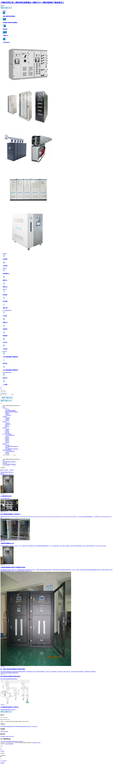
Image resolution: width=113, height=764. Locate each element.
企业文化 (17, 741)
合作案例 (2, 731)
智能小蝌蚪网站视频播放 (5, 726)
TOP (1, 745)
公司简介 (2, 741)
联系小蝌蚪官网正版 (7, 372)
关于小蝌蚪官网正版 (7, 310)
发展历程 (10, 741)
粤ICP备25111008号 (36, 742)
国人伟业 (7, 743)
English (4, 393)
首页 (4, 406)
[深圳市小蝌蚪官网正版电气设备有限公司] (6, 8)
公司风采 (21, 741)
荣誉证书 (6, 741)
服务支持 (5, 289)
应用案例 (5, 253)
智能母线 (25, 726)
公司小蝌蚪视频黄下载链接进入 (7, 472)
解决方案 (5, 268)
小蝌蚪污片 (29, 726)
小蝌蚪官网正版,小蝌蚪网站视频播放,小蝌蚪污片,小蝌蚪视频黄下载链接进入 (32, 2)
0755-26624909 (3, 760)
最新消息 (5, 351)
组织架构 (14, 741)
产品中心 (5, 10)
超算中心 (8, 736)
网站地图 (11, 743)
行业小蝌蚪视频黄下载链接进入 (7, 474)
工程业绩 (6, 731)
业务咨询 (2, 751)
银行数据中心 (3, 736)
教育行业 (12, 736)
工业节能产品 (34, 726)
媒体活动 (12, 470)
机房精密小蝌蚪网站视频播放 (17, 726)
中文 (1, 393)
